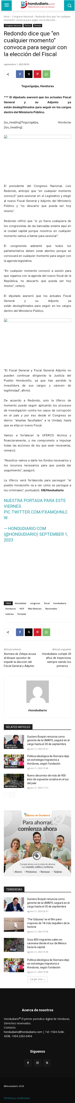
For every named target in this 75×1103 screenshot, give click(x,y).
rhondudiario (37, 710)
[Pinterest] (37, 74)
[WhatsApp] (46, 74)
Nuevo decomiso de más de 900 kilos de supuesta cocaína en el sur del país (48, 779)
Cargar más (36, 979)
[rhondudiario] (37, 691)
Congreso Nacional (22, 16)
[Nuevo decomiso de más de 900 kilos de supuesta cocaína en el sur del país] (14, 781)
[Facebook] (20, 74)
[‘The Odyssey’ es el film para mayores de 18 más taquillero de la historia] (14, 925)
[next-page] (12, 794)
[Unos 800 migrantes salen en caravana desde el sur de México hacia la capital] (14, 945)
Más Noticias (35, 608)
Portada (37, 25)
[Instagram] (37, 1063)
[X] (28, 74)
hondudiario (59, 603)
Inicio (7, 16)
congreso (35, 603)
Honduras (10, 608)
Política (28, 25)
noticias (9, 614)
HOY (22, 608)
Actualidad (20, 603)
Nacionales (51, 608)
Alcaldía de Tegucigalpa (11, 746)
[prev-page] (6, 794)
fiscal (47, 603)
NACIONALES (11, 766)
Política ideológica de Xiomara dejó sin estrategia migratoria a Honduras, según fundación (48, 760)
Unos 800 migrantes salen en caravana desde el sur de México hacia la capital (47, 943)
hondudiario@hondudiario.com (23, 1032)
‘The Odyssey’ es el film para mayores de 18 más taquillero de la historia (48, 923)
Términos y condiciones (17, 1098)
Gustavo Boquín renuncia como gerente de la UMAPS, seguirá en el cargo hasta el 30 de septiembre (48, 740)
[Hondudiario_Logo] (37, 4)
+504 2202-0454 (22, 1036)
